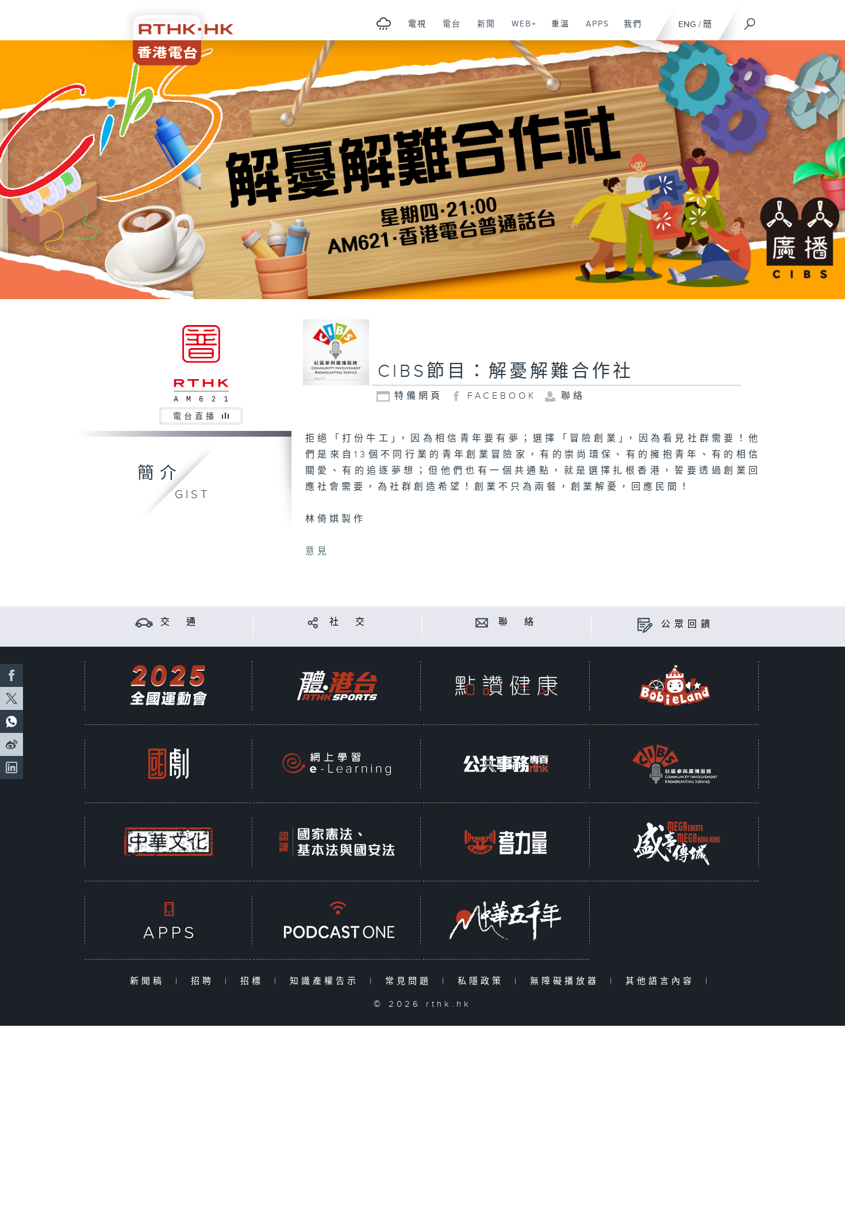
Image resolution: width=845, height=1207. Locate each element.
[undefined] (384, 23)
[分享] (313, 622)
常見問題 (410, 981)
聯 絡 (517, 622)
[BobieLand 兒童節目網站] (675, 685)
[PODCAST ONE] (337, 920)
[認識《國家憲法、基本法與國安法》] (337, 842)
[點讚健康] (506, 685)
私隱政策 (483, 981)
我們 (628, 30)
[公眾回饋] (645, 624)
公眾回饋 (687, 624)
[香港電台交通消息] (144, 622)
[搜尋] (750, 20)
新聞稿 (150, 981)
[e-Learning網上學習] (337, 763)
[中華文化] (168, 842)
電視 (413, 30)
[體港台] (337, 685)
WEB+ (520, 30)
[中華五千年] (506, 920)
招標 (254, 981)
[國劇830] (168, 763)
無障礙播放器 (567, 981)
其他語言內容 (662, 981)
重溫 (556, 30)
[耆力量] (506, 842)
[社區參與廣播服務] (675, 763)
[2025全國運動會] (168, 685)
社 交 (348, 622)
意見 (317, 551)
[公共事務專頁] (506, 763)
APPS (593, 30)
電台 (447, 30)
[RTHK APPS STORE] (168, 920)
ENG (687, 24)
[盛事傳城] (675, 842)
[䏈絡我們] (482, 622)
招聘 (205, 981)
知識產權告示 (327, 981)
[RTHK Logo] (175, 32)
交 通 (179, 622)
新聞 (482, 30)
